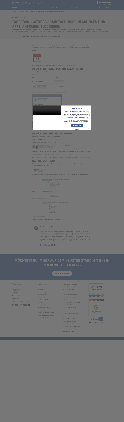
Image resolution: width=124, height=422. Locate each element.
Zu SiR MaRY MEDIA (77, 125)
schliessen (77, 129)
